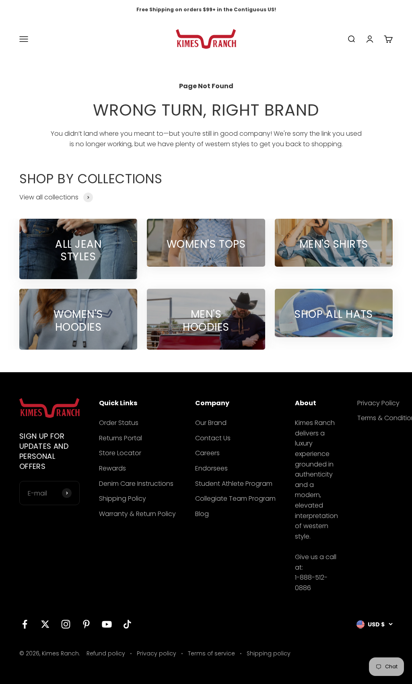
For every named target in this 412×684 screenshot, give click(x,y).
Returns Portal (120, 438)
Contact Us (213, 438)
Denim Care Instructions (136, 483)
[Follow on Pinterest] (86, 624)
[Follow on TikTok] (127, 624)
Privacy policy (156, 653)
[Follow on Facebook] (24, 624)
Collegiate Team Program (235, 498)
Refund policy (106, 653)
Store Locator (120, 453)
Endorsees (211, 468)
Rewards (112, 468)
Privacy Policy (378, 403)
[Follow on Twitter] (45, 624)
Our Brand (211, 422)
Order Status (118, 422)
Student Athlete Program (233, 483)
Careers (207, 453)
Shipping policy (268, 653)
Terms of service (211, 653)
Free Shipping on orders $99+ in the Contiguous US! (206, 9)
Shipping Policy (122, 498)
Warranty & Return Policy (137, 513)
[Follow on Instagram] (65, 624)
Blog (202, 513)
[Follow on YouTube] (106, 624)
